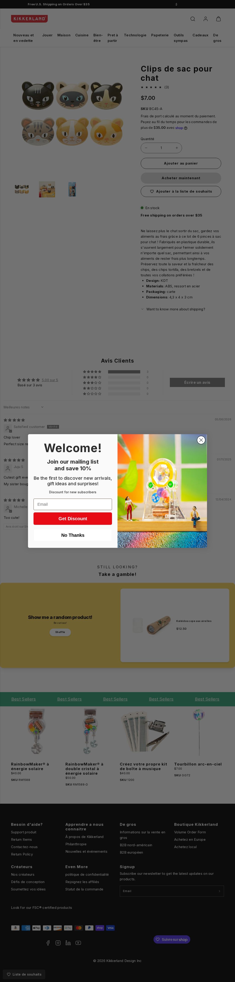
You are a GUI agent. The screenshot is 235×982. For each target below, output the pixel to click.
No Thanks (72, 535)
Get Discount (73, 518)
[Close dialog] (201, 440)
